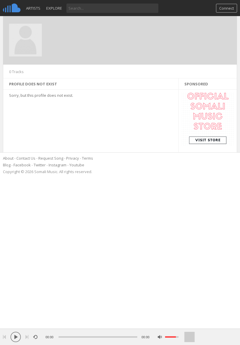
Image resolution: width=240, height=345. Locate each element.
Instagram (57, 165)
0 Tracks (16, 71)
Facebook (22, 165)
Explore (54, 8)
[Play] (16, 337)
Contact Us (25, 158)
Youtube (76, 165)
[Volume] (172, 337)
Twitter (40, 165)
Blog (7, 165)
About (8, 158)
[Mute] (160, 337)
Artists (33, 8)
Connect (226, 8)
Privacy (72, 158)
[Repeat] (35, 337)
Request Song (50, 158)
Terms (87, 158)
